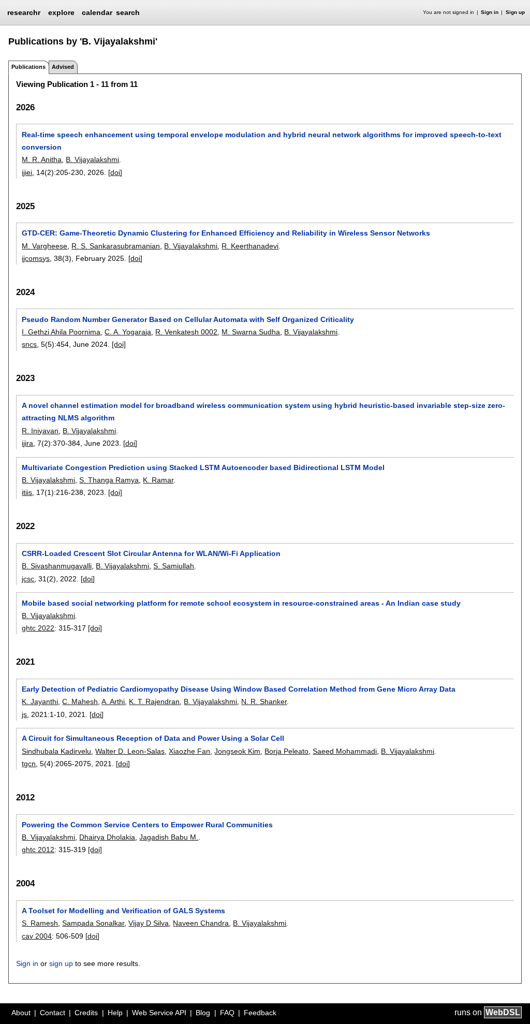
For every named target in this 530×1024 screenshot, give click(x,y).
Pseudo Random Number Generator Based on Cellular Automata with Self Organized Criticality (188, 319)
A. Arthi (113, 701)
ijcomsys (36, 258)
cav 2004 (37, 936)
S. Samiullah (173, 566)
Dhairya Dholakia (107, 837)
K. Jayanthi (40, 701)
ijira (27, 443)
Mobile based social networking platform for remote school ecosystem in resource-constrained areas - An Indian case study (241, 603)
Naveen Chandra (201, 923)
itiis (27, 492)
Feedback (260, 1012)
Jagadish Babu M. (168, 837)
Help (115, 1012)
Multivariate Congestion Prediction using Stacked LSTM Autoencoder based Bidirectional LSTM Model (203, 467)
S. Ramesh (40, 923)
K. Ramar (158, 480)
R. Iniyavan (40, 431)
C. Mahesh (80, 701)
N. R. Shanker (264, 701)
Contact (52, 1012)
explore (61, 12)
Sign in (489, 12)
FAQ (227, 1012)
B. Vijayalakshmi (92, 159)
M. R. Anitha (42, 159)
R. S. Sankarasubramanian (115, 246)
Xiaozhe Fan (189, 751)
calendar (97, 12)
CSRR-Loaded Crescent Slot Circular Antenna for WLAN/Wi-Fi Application (151, 553)
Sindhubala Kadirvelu (56, 751)
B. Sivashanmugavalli (57, 566)
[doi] (115, 172)
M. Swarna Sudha (251, 332)
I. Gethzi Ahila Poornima (61, 332)
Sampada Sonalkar (93, 923)
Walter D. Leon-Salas (130, 751)
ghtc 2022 (38, 628)
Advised (63, 67)
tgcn (29, 763)
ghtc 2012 (38, 849)
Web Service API (159, 1012)
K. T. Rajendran (154, 701)
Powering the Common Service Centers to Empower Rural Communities (147, 825)
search (128, 12)
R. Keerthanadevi (250, 246)
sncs (29, 344)
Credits (86, 1012)
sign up (61, 963)
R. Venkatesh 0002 (186, 332)
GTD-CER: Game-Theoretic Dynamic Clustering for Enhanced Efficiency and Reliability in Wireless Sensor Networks (226, 233)
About (21, 1012)
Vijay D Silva (148, 923)
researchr (23, 12)
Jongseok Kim (237, 751)
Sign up (515, 12)
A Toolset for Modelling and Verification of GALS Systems (123, 910)
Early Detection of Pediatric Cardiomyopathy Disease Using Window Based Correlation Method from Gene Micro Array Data (238, 689)
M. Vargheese (44, 246)
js (24, 714)
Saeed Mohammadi (345, 751)
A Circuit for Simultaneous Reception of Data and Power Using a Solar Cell (153, 738)
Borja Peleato (286, 751)
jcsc (28, 579)
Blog (203, 1012)
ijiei (27, 172)
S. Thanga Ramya (109, 480)
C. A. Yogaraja (128, 332)
